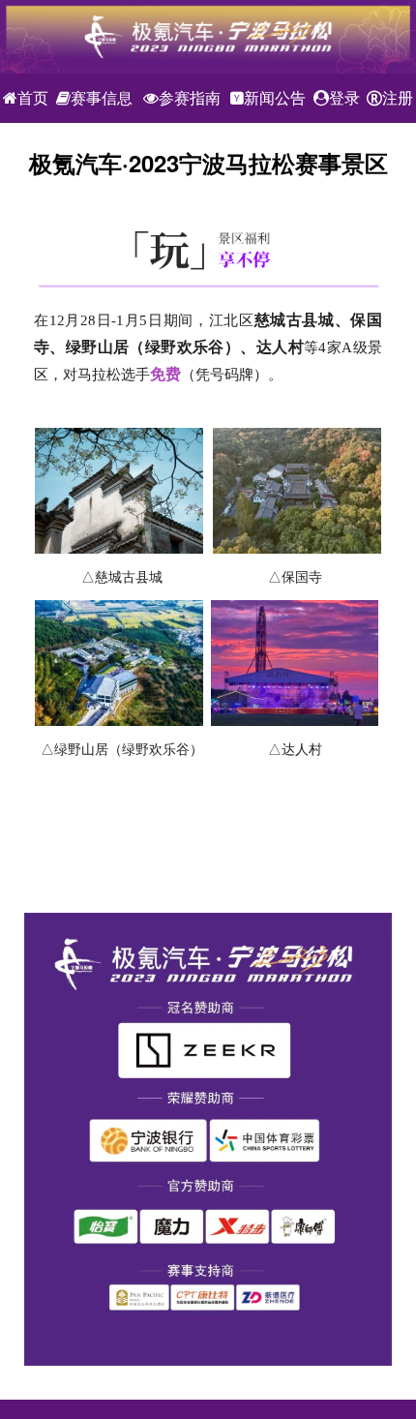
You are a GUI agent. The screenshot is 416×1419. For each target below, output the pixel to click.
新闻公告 (275, 98)
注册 (397, 98)
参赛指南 (190, 98)
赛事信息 (102, 98)
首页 (32, 98)
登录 (344, 98)
